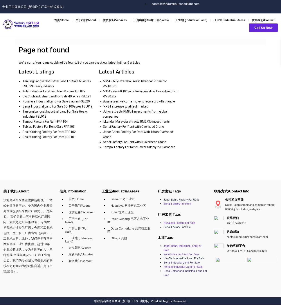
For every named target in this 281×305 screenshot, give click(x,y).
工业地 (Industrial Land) (191, 20)
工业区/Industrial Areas (229, 20)
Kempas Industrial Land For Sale (183, 266)
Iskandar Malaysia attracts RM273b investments (136, 121)
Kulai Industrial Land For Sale (181, 254)
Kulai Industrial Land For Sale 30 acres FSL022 (54, 91)
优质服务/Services (115, 20)
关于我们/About (86, 20)
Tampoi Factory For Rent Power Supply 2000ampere (139, 147)
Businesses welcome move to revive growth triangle (139, 101)
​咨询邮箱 (233, 231)
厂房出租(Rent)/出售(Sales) (151, 20)
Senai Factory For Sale (177, 227)
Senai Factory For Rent (177, 203)
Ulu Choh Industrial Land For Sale (184, 258)
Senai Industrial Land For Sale (182, 262)
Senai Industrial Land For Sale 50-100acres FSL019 (57, 106)
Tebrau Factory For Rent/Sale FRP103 (49, 126)
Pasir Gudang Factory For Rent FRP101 (49, 137)
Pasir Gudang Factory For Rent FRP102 (49, 132)
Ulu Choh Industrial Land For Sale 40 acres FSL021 (57, 96)
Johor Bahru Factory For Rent (181, 199)
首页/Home (61, 20)
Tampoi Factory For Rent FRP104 (45, 121)
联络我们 (233, 218)
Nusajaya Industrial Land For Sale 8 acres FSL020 (56, 101)
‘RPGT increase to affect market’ (125, 106)
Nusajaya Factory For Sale (179, 222)
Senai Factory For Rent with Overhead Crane (133, 126)
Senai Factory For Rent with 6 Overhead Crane (134, 142)
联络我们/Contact (263, 20)
